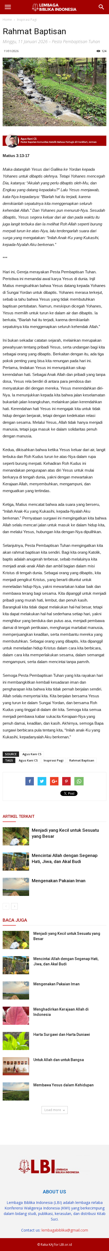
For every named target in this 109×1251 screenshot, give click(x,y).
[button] (101, 7)
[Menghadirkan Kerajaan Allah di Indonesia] (16, 1016)
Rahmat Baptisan (81, 760)
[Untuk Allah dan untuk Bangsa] (16, 1066)
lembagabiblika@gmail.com (65, 1230)
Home (7, 19)
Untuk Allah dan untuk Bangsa (58, 1060)
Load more (52, 1110)
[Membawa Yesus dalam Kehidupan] (16, 1091)
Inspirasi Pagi (53, 760)
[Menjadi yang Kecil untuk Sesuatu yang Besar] (16, 836)
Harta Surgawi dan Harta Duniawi (61, 1034)
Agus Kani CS (32, 754)
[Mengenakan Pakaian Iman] (16, 887)
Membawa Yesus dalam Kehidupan (63, 1085)
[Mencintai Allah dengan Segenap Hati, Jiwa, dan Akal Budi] (16, 862)
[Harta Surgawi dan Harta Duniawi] (16, 1041)
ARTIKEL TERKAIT (18, 816)
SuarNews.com (16, 1125)
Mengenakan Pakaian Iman (58, 880)
